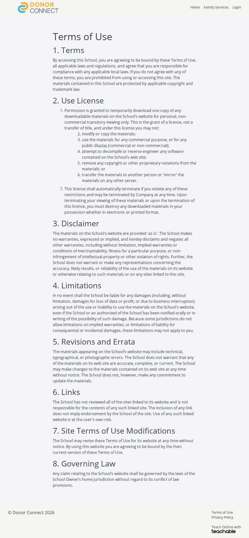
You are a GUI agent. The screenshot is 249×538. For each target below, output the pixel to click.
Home (195, 7)
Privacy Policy (222, 517)
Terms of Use (222, 512)
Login (236, 7)
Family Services (216, 7)
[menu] (214, 7)
